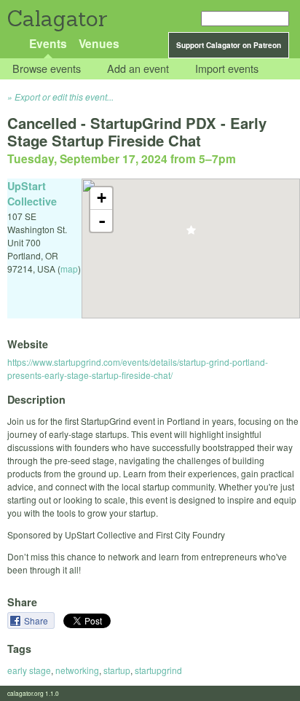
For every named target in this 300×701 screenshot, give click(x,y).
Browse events (46, 69)
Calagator (56, 18)
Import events (226, 69)
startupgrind (158, 670)
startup (116, 670)
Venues (99, 43)
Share (37, 620)
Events (48, 43)
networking (77, 670)
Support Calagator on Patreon (228, 45)
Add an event (138, 69)
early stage (29, 670)
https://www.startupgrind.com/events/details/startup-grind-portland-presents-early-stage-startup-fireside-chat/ (137, 368)
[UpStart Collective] (191, 234)
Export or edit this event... (64, 96)
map (69, 268)
